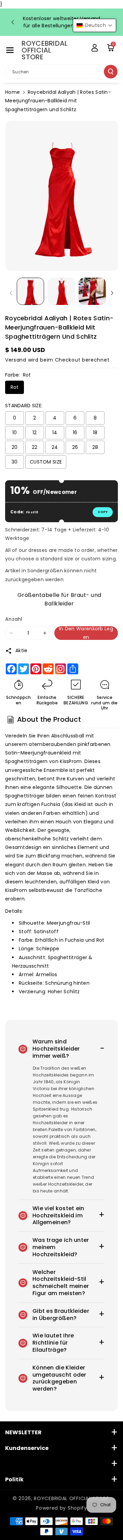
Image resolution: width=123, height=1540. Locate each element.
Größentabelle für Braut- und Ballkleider (59, 598)
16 (75, 432)
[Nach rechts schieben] (112, 293)
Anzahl (14, 619)
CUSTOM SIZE (46, 461)
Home (12, 92)
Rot (15, 387)
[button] (9, 50)
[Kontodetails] (94, 47)
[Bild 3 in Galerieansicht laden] (92, 291)
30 (15, 461)
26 (75, 447)
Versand (15, 359)
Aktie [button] (21, 650)
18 (95, 432)
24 (55, 447)
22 (35, 447)
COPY (103, 512)
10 (14, 432)
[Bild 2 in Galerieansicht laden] (61, 291)
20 (15, 447)
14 (54, 432)
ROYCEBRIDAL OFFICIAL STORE (71, 1498)
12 (34, 432)
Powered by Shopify (61, 1508)
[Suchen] (111, 71)
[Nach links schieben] (11, 293)
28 (95, 447)
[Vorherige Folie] (12, 22)
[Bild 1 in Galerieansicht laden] (30, 291)
